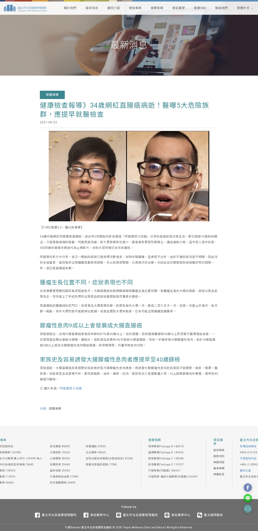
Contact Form (248, 509)
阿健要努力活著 (71, 388)
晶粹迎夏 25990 (60, 470)
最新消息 (92, 8)
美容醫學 (178, 8)
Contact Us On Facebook (248, 487)
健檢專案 (135, 8)
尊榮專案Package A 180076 (166, 446)
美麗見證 (219, 462)
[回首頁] (25, 8)
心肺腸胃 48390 (60, 458)
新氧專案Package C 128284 (166, 458)
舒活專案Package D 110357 (166, 464)
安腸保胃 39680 (60, 464)
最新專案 (219, 450)
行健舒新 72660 (60, 452)
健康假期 (157, 8)
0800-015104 (248, 452)
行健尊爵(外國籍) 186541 (164, 470)
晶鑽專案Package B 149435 (166, 452)
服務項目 (219, 456)
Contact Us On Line (248, 498)
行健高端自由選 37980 (64, 476)
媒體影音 (219, 474)
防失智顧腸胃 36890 (62, 482)
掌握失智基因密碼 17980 (101, 464)
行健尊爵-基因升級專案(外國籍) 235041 (173, 476)
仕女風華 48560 (96, 452)
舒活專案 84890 (60, 446)
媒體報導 (52, 95)
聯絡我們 (221, 8)
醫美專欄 (219, 468)
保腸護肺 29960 (96, 446)
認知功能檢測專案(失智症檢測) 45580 (109, 458)
